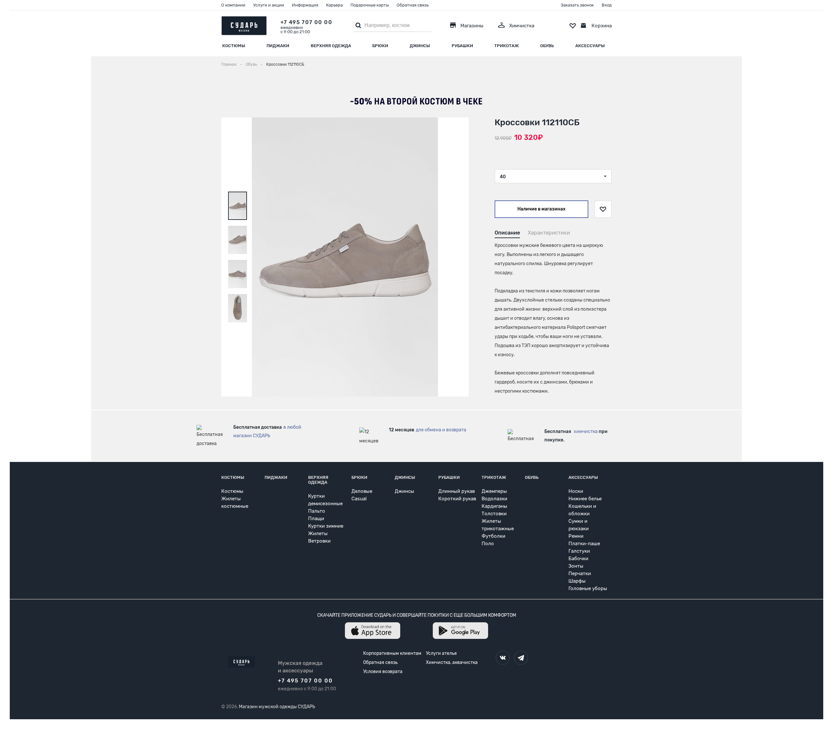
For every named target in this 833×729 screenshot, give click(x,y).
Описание (507, 233)
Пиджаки (277, 45)
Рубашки (462, 45)
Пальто (316, 511)
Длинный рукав (456, 491)
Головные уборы (587, 588)
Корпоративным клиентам (392, 653)
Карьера (334, 5)
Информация (305, 5)
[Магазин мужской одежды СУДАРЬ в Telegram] (521, 658)
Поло (488, 544)
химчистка (586, 431)
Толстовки (494, 514)
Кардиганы (494, 506)
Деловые (361, 491)
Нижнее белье (585, 499)
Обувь (547, 45)
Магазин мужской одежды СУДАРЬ (277, 706)
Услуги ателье (441, 653)
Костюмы (233, 45)
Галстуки (579, 551)
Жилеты (318, 533)
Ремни (575, 536)
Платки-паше (584, 544)
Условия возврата (383, 671)
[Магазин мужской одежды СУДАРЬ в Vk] (503, 658)
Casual (359, 499)
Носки (575, 491)
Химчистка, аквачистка (452, 662)
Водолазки (494, 499)
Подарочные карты (369, 5)
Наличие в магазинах (541, 209)
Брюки (380, 45)
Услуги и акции (268, 5)
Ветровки (319, 541)
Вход (607, 5)
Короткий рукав (457, 499)
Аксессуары (590, 45)
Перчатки (579, 573)
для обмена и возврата (441, 430)
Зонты (575, 566)
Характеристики (549, 233)
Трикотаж (506, 45)
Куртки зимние (325, 526)
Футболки (493, 536)
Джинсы (420, 45)
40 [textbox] (503, 177)
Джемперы (494, 491)
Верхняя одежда (331, 45)
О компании (233, 5)
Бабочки (578, 558)
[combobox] (553, 176)
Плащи (316, 518)
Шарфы (577, 581)
